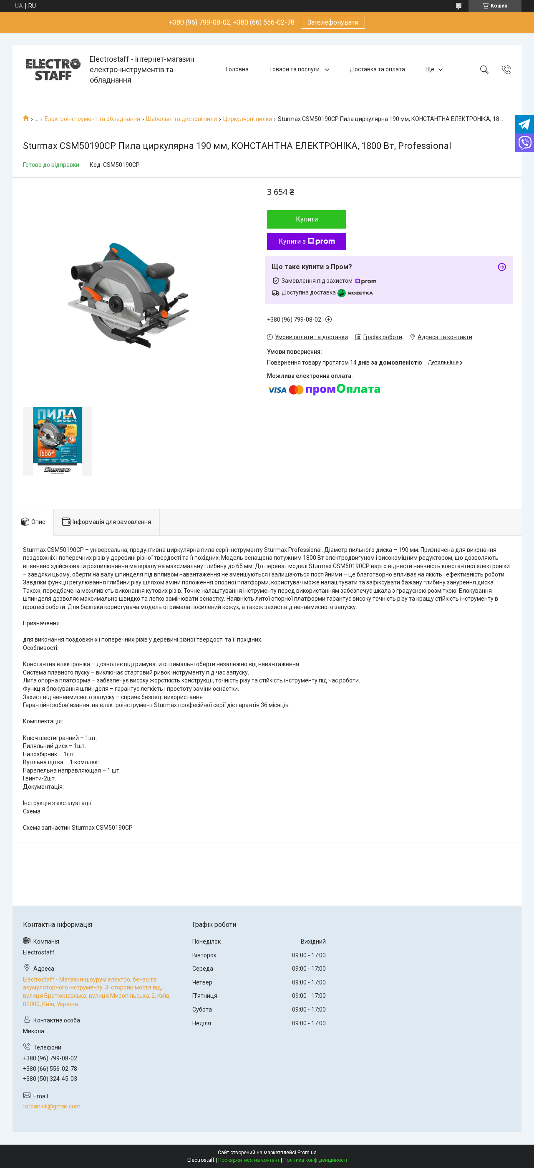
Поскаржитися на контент (249, 1160)
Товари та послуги (295, 69)
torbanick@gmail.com (52, 1106)
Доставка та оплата (377, 69)
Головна (237, 69)
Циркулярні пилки (247, 119)
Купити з (292, 241)
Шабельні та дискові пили (181, 119)
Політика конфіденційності (315, 1160)
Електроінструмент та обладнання (92, 119)
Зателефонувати (332, 22)
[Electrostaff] (52, 69)
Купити (307, 219)
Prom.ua (307, 1152)
